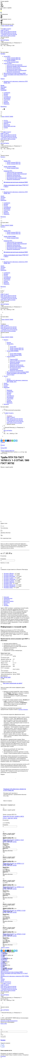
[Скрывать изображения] (1, 17)
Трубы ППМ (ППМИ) (10, 60)
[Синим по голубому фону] (1, 13)
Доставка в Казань (8, 575)
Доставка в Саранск (9, 580)
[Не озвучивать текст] (1, 22)
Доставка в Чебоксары (9, 579)
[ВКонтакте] (1, 441)
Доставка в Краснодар (9, 584)
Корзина (3, 1040)
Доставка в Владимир (9, 576)
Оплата (3, 88)
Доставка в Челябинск (9, 586)
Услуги (2, 78)
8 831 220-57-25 (8, 31)
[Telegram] (17, 441)
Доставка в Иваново (9, 582)
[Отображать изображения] (1, 16)
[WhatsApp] (12, 441)
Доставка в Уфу (8, 583)
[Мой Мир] (6, 441)
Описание (6, 597)
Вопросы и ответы (8, 601)
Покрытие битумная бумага (14, 69)
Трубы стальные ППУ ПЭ (13, 57)
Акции (2, 85)
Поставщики (7, 98)
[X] (8, 441)
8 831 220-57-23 (8, 35)
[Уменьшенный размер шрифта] (1, 2)
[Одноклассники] (4, 441)
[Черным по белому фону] (1, 9)
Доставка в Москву (9, 573)
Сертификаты (7, 96)
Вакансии (6, 102)
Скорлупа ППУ (8, 63)
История (6, 94)
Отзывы (6, 101)
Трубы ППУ (7, 56)
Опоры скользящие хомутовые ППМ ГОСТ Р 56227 (14, 973)
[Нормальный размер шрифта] (2, 4)
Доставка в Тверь (8, 587)
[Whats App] (4, 109)
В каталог (3, 1056)
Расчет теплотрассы (6, 981)
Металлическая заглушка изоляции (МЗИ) (15, 73)
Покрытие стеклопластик (13, 67)
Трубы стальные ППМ (13, 62)
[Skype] (14, 441)
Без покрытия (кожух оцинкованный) (16, 70)
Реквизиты (6, 103)
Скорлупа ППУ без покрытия (14, 64)
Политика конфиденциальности (9, 1020)
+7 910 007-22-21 (9, 34)
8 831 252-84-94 (8, 33)
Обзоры (3, 979)
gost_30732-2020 (6, 677)
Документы (7, 599)
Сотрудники (7, 99)
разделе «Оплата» (23, 709)
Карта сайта (4, 1023)
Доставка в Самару (9, 577)
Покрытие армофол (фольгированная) (17, 66)
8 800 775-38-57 (7, 28)
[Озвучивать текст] (2, 21)
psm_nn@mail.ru (5, 40)
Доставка (3, 87)
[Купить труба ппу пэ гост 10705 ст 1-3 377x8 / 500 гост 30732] (15, 494)
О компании (7, 92)
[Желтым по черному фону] (1, 11)
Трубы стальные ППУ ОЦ (13, 59)
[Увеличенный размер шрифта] (2, 6)
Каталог (3, 53)
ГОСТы (6, 95)
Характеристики (8, 598)
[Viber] (10, 441)
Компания (3, 90)
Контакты (4, 106)
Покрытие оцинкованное (13, 71)
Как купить (7, 602)
